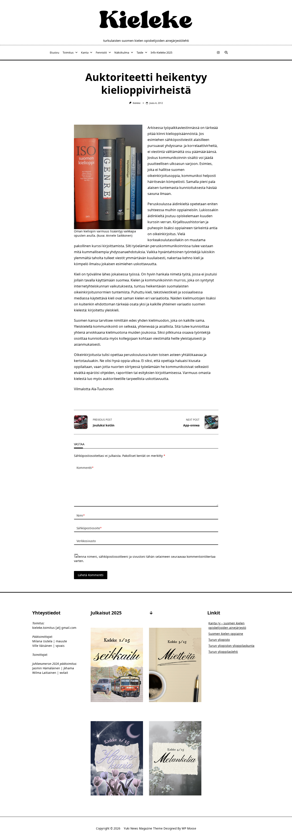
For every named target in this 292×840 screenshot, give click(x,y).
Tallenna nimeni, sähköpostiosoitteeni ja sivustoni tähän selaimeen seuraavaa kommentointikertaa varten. (144, 559)
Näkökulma (121, 52)
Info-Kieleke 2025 (161, 52)
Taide (140, 52)
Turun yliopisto (219, 640)
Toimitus (68, 52)
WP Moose (189, 828)
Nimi (81, 515)
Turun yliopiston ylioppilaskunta (231, 646)
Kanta (84, 52)
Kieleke (136, 103)
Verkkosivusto (86, 541)
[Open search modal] (226, 52)
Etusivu (54, 52)
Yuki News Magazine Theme (143, 828)
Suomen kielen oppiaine (225, 634)
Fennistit (101, 52)
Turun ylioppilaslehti (223, 652)
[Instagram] (218, 52)
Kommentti (85, 468)
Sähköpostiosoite (89, 528)
